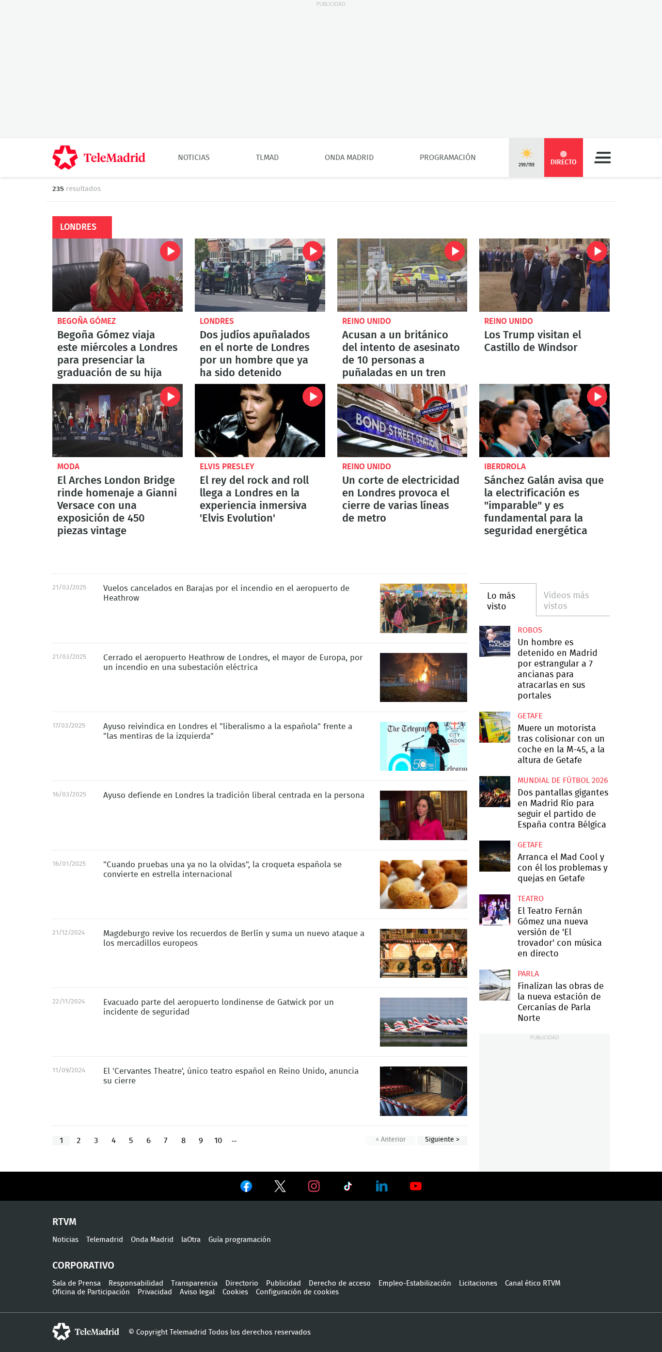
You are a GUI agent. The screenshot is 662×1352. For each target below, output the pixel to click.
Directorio (241, 1283)
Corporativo (83, 1266)
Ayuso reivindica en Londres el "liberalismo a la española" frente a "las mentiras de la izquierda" (423, 746)
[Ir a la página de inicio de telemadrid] (98, 157)
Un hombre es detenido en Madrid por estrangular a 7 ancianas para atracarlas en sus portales (494, 641)
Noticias (194, 157)
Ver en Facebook (246, 1188)
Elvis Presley (227, 466)
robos (530, 630)
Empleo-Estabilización (414, 1283)
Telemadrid (104, 1239)
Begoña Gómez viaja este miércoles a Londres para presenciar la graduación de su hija (117, 275)
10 (218, 1140)
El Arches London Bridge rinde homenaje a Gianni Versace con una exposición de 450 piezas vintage (117, 420)
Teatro (531, 899)
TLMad (267, 157)
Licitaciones (478, 1283)
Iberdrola (505, 466)
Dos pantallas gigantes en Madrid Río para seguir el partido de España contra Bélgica (494, 791)
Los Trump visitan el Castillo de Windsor (544, 275)
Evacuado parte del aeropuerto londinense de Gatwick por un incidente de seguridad (423, 1022)
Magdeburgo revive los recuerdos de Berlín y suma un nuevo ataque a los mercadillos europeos (423, 953)
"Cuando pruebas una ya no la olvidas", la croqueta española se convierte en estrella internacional (423, 884)
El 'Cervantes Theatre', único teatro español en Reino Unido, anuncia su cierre (423, 1090)
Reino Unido (366, 321)
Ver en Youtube (416, 1186)
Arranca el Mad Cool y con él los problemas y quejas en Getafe (494, 856)
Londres (217, 321)
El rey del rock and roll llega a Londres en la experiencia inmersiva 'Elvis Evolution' (260, 420)
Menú (602, 157)
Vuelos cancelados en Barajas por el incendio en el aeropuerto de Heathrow (423, 608)
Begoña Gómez (86, 321)
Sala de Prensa (76, 1283)
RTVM (64, 1222)
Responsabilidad (136, 1283)
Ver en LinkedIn (382, 1186)
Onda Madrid (349, 157)
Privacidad (155, 1292)
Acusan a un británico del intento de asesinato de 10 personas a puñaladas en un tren (402, 275)
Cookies (235, 1292)
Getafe (530, 716)
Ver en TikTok (348, 1188)
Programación (448, 157)
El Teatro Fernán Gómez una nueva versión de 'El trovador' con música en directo (494, 909)
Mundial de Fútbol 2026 (563, 780)
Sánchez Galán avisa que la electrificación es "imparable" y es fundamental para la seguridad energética (544, 420)
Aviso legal (197, 1292)
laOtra (191, 1239)
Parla (528, 974)
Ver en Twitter (280, 1188)
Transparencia (194, 1283)
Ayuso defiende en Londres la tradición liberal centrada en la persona (423, 815)
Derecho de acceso (340, 1283)
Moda (68, 466)
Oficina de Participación (91, 1292)
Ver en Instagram (314, 1186)
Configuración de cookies (297, 1292)
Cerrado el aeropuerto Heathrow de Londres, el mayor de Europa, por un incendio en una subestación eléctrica (423, 677)
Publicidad (283, 1283)
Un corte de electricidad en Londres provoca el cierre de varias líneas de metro (402, 420)
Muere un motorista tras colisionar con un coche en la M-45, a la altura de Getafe (494, 727)
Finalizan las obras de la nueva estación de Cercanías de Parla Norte (494, 985)
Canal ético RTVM (533, 1283)
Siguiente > (442, 1139)
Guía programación (239, 1239)
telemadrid (85, 1331)
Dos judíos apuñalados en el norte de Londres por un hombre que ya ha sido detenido (260, 275)
